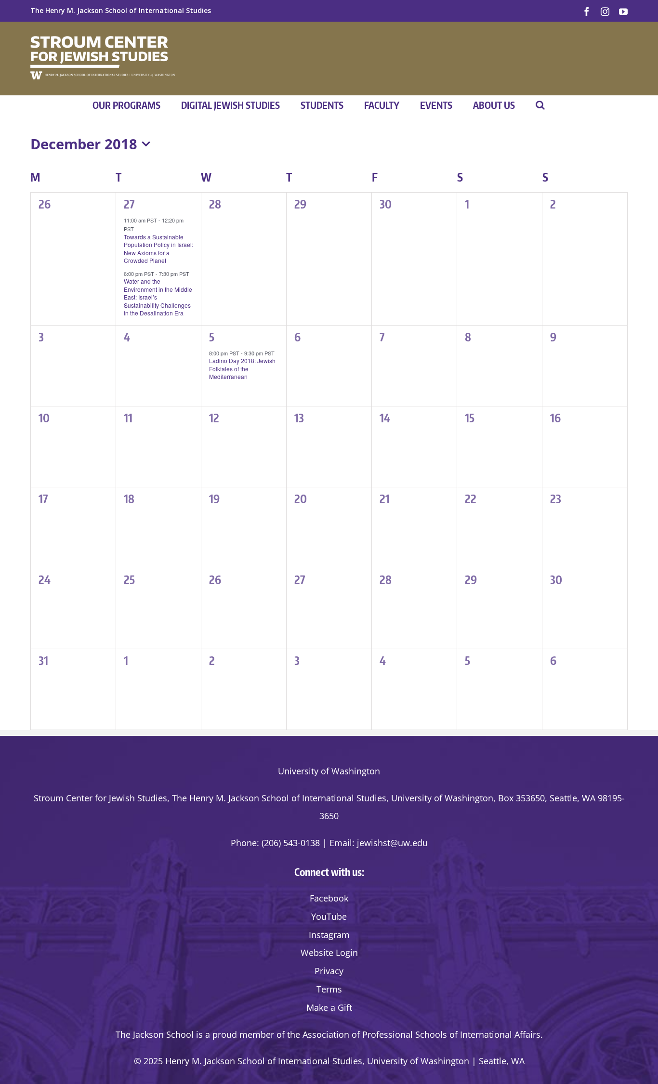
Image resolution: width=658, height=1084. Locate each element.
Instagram (329, 934)
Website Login (329, 952)
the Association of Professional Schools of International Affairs (413, 1034)
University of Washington (329, 771)
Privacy (329, 971)
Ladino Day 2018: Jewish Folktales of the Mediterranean (242, 368)
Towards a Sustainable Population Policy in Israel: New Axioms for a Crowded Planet (158, 249)
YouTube (329, 916)
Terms (329, 989)
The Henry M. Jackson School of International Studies (120, 10)
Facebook (329, 898)
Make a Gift (329, 1007)
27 (129, 203)
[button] (540, 105)
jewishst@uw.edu (392, 843)
